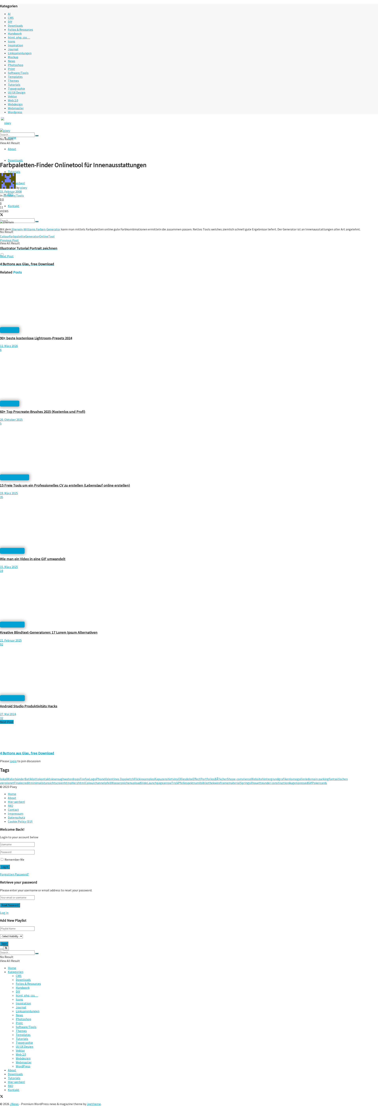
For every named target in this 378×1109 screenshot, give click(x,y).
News (11, 61)
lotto (35, 779)
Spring (244, 783)
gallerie (302, 779)
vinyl (176, 779)
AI (9, 14)
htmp (68, 783)
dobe (189, 779)
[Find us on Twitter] (1, 1097)
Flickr (137, 779)
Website (256, 779)
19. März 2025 (9, 493)
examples (147, 779)
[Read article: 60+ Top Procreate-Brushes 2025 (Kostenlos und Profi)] (189, 377)
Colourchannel (95, 783)
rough (60, 779)
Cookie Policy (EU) (20, 821)
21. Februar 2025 (11, 640)
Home (12, 794)
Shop (230, 779)
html (81, 783)
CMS (11, 18)
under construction (276, 783)
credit (26, 783)
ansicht (50, 783)
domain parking (318, 779)
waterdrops (72, 779)
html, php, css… (19, 37)
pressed (302, 783)
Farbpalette (17, 236)
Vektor (12, 96)
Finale (18, 783)
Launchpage (155, 783)
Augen (293, 783)
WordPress (23, 1066)
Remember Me (14, 859)
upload (136, 783)
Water (11, 779)
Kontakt (13, 206)
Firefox (84, 779)
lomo (293, 779)
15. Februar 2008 (11, 191)
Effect (196, 779)
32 (1, 718)
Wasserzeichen (121, 783)
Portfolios (207, 779)
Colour (4, 236)
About (12, 149)
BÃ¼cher (221, 779)
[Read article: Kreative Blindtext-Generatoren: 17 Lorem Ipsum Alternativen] (189, 598)
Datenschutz (16, 817)
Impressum (15, 813)
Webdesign (15, 104)
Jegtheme (94, 1104)
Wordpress (15, 112)
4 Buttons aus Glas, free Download (27, 753)
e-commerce (242, 779)
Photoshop (15, 65)
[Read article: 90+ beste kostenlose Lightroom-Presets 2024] (189, 303)
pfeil (108, 783)
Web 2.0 (13, 100)
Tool (51, 236)
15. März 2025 (9, 567)
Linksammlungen (20, 53)
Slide (144, 783)
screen (59, 783)
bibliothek (207, 783)
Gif (310, 783)
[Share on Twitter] (1, 215)
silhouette (256, 783)
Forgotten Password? (14, 874)
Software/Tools (18, 73)
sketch (129, 779)
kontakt (44, 779)
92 (1, 644)
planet (9, 783)
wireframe (221, 783)
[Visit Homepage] (13, 123)
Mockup (13, 57)
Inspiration (15, 45)
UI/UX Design (16, 92)
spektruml (193, 783)
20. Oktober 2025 (11, 420)
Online (43, 236)
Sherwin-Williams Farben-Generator (36, 229)
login (13, 761)
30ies (182, 779)
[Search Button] (36, 221)
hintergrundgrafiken (276, 779)
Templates (15, 77)
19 (1, 571)
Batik (28, 779)
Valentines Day (115, 779)
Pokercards (319, 783)
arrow (167, 783)
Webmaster (16, 108)
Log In (4, 913)
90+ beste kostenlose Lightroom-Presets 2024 (36, 338)
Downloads (15, 26)
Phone (100, 779)
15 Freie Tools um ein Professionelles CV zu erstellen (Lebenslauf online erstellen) (65, 485)
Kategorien (15, 972)
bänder (20, 779)
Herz (75, 783)
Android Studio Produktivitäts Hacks (28, 706)
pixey (23, 188)
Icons (11, 41)
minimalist (37, 783)
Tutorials (14, 85)
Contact (13, 810)
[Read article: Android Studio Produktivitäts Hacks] (189, 671)
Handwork (15, 33)
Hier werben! (16, 802)
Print (11, 69)
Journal (13, 49)
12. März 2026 (9, 346)
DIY (10, 22)
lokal (3, 779)
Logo (92, 779)
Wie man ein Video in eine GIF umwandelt (32, 559)
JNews (14, 1104)
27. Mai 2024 (8, 714)
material (234, 783)
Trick (174, 783)
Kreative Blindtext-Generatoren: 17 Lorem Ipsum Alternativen (48, 632)
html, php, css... (12, 698)
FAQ (10, 806)
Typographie (16, 88)
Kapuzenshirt (163, 779)
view (53, 779)
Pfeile (182, 783)
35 (1, 497)
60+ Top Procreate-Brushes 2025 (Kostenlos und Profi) (42, 411)
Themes (13, 81)
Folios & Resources (20, 29)
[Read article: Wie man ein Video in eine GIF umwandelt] (189, 524)
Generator (32, 236)
